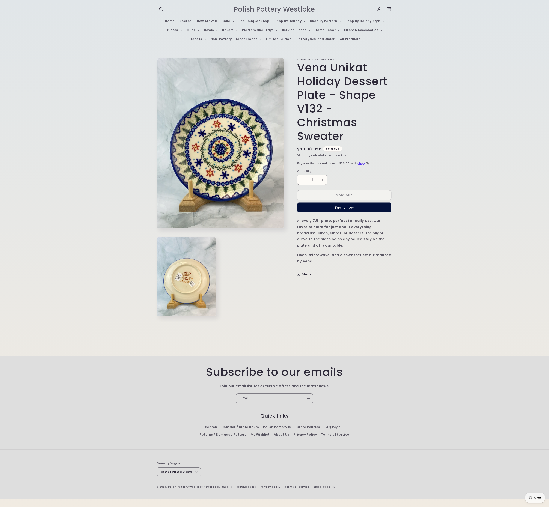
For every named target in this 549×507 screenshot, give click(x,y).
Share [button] (307, 274)
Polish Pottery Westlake (185, 487)
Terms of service (297, 487)
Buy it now (344, 207)
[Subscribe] (308, 398)
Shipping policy (325, 487)
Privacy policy (271, 487)
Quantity (304, 171)
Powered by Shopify (218, 487)
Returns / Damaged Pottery (223, 434)
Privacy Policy (305, 434)
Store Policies (308, 427)
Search (211, 427)
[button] (161, 9)
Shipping (304, 155)
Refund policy (246, 487)
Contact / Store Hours (240, 427)
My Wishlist (260, 434)
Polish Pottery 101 (278, 427)
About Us (281, 434)
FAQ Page (332, 427)
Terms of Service (335, 434)
